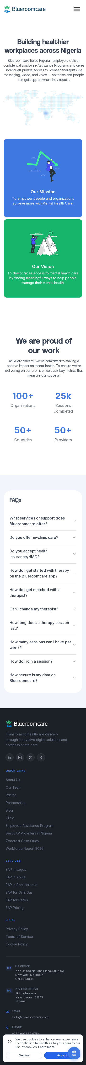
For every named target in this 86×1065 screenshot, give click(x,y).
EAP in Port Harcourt (22, 885)
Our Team (13, 787)
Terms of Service (19, 936)
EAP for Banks (17, 900)
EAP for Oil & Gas (19, 892)
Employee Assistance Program (30, 826)
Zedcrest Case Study (22, 841)
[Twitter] (30, 757)
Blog (9, 810)
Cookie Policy (17, 944)
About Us (13, 780)
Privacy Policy (17, 929)
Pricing (11, 795)
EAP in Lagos (16, 869)
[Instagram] (20, 757)
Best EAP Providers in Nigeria (29, 833)
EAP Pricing (15, 908)
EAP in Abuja (15, 877)
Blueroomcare (29, 9)
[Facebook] (41, 757)
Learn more (46, 1047)
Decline (24, 1055)
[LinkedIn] (9, 757)
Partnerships (15, 803)
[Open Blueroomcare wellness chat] (74, 1053)
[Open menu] (77, 9)
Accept (62, 1055)
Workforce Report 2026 (24, 848)
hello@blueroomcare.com (30, 1017)
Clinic (10, 818)
